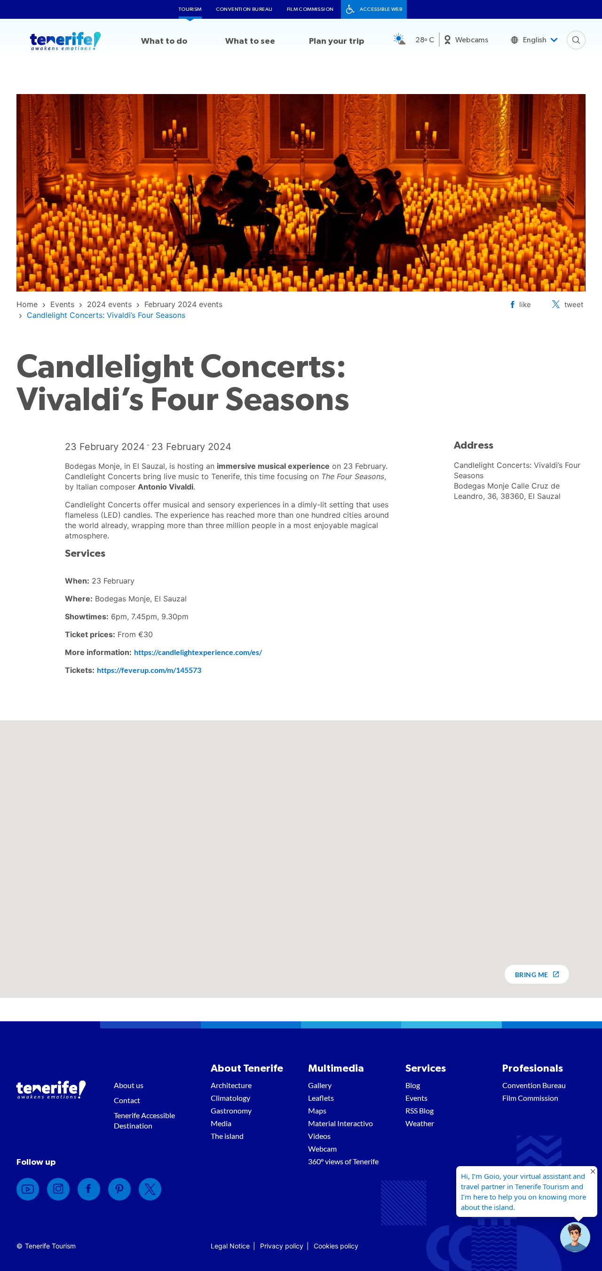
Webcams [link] (471, 40)
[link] (27, 304)
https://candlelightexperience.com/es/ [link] (198, 651)
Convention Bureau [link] (244, 9)
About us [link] (128, 1085)
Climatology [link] (230, 1097)
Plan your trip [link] (336, 41)
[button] (575, 1237)
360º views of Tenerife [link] (343, 1161)
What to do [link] (164, 41)
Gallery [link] (320, 1085)
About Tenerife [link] (247, 1068)
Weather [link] (419, 1123)
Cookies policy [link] (336, 1246)
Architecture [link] (231, 1085)
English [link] (535, 40)
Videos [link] (319, 1135)
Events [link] (416, 1097)
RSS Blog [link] (419, 1110)
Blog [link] (412, 1085)
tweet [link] (573, 304)
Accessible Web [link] (381, 9)
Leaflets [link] (321, 1097)
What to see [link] (250, 41)
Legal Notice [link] (230, 1246)
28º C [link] (424, 40)
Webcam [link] (322, 1148)
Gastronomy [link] (231, 1110)
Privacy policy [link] (281, 1246)
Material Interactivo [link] (340, 1123)
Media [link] (221, 1123)
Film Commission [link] (310, 9)
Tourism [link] (190, 9)
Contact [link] (127, 1100)
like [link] (525, 304)
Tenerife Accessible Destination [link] (144, 1120)
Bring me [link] (531, 975)
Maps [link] (317, 1110)
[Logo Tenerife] (65, 43)
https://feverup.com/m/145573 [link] (149, 669)
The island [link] (227, 1135)
